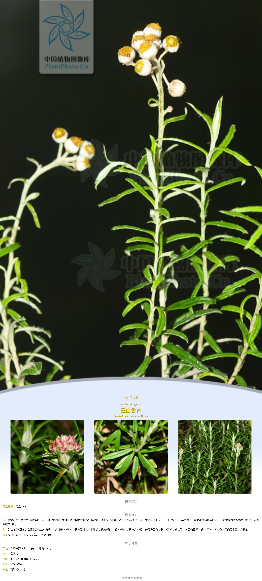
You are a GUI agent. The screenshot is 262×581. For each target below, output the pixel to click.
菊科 (126, 397)
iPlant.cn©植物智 (131, 578)
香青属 (134, 397)
